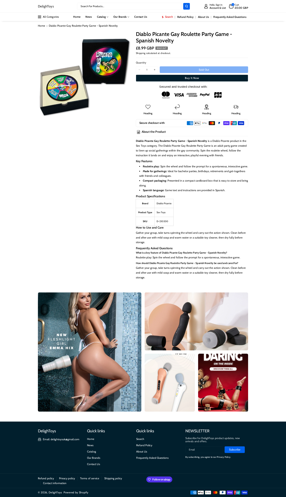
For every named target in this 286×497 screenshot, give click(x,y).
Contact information (55, 483)
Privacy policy (67, 478)
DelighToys (55, 492)
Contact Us (93, 464)
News (90, 445)
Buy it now (192, 78)
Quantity (141, 62)
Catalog (101, 16)
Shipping (141, 53)
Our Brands (120, 16)
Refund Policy (144, 445)
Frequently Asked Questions (152, 457)
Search (140, 439)
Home (41, 25)
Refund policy (46, 478)
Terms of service (89, 478)
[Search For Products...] (186, 6)
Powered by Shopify (76, 492)
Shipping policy (113, 478)
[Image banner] (89, 352)
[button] (238, 6)
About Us (141, 451)
